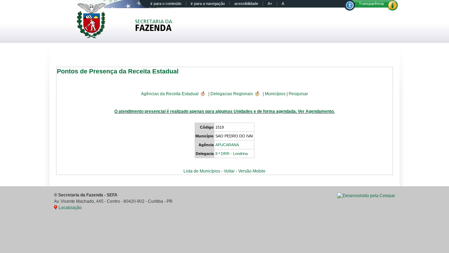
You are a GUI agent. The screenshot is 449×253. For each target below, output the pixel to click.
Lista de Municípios (201, 171)
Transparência (371, 3)
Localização (70, 207)
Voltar (229, 171)
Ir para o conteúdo (165, 3)
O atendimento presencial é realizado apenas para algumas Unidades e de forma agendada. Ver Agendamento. (224, 111)
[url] (366, 195)
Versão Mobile (252, 171)
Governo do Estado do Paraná (96, 21)
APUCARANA (227, 145)
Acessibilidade (246, 3)
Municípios (275, 93)
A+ (270, 3)
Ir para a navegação (208, 3)
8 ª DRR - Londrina (231, 153)
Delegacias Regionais (231, 93)
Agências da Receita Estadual (170, 93)
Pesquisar (298, 93)
